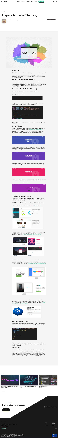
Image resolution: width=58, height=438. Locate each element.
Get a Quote (41, 1)
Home (46, 421)
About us (46, 425)
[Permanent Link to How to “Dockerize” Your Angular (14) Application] (29, 375)
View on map (3, 428)
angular (23, 388)
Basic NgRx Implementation (43, 386)
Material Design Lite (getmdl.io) (35, 205)
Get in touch (6, 409)
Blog (32, 1)
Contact (35, 1)
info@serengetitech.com (5, 426)
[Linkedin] (55, 19)
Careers (28, 1)
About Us (22, 1)
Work (18, 1)
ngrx (44, 388)
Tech (4, 11)
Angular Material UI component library (35, 129)
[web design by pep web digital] (56, 428)
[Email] (53, 19)
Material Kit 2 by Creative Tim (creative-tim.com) (32, 234)
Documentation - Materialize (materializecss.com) (37, 263)
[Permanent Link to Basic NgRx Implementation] (48, 375)
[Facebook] (50, 19)
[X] (48, 19)
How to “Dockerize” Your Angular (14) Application (28, 386)
